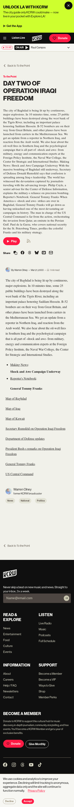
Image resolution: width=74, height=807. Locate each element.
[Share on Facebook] (22, 253)
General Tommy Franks (20, 464)
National (25, 500)
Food (6, 640)
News (10, 500)
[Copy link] (15, 253)
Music (42, 629)
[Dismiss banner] (68, 5)
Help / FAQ (10, 685)
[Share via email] (51, 253)
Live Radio (45, 623)
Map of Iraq (13, 408)
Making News (19, 365)
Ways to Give (47, 685)
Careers (8, 679)
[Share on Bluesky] (37, 253)
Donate (62, 38)
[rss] (28, 242)
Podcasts (45, 635)
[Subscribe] (66, 598)
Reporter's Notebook (23, 378)
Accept (28, 801)
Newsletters (10, 691)
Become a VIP (47, 679)
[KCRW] (10, 577)
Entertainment (12, 634)
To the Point (10, 76)
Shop (42, 691)
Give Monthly (37, 744)
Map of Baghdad (16, 398)
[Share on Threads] (30, 253)
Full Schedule (47, 641)
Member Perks (48, 697)
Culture (8, 646)
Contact (8, 697)
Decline (9, 801)
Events (7, 651)
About (7, 673)
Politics (41, 500)
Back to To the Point (18, 65)
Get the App (14, 26)
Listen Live (18, 38)
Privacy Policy (36, 790)
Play (14, 241)
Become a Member (50, 673)
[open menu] (6, 38)
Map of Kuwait (15, 418)
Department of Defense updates (25, 438)
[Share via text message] (44, 253)
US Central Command (19, 474)
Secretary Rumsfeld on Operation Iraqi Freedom (35, 428)
